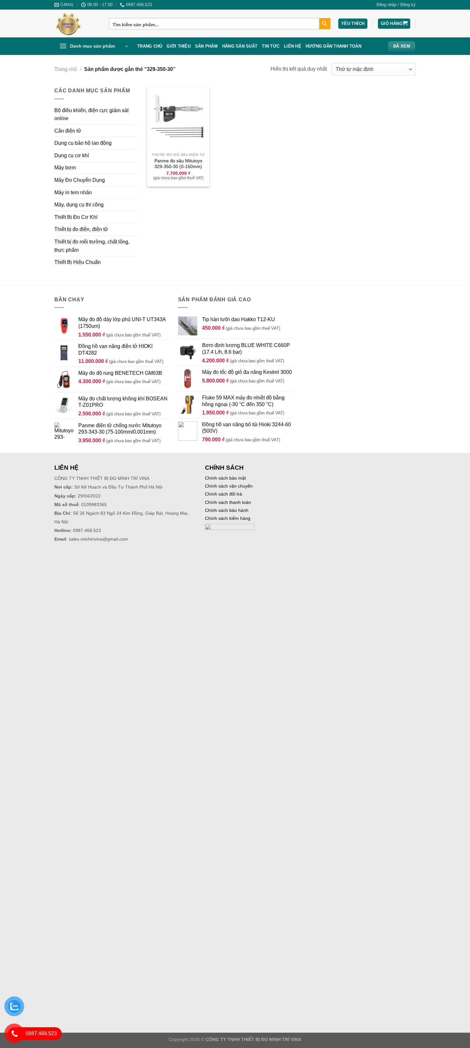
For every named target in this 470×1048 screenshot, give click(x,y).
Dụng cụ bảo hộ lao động (83, 143)
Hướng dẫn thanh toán (333, 46)
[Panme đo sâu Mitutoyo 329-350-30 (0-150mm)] (178, 118)
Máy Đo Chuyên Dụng (79, 180)
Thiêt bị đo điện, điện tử (81, 229)
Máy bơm (65, 167)
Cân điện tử (67, 131)
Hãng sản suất (239, 46)
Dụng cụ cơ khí (71, 155)
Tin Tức (270, 46)
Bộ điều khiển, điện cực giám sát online (91, 114)
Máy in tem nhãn (73, 192)
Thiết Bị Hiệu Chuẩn (77, 262)
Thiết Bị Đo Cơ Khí (76, 217)
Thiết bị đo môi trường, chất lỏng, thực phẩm (91, 246)
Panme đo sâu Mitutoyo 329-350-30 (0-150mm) (178, 163)
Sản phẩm (206, 46)
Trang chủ (149, 46)
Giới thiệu (179, 46)
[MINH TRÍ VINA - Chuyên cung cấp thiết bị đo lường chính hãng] (76, 23)
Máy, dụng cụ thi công (79, 204)
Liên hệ (292, 46)
